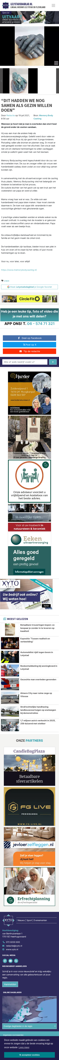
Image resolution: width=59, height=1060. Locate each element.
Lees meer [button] (24, 1047)
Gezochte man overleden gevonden (38, 679)
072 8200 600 (13, 942)
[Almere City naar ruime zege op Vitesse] (10, 698)
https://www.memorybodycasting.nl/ (19, 270)
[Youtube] (10, 961)
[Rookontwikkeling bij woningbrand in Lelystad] (10, 670)
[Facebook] (5, 961)
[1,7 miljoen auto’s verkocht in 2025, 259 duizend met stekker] (10, 725)
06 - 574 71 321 (41, 323)
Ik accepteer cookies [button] (29, 1055)
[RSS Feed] (16, 961)
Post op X (31, 344)
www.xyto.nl (12, 949)
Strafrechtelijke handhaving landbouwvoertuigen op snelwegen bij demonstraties (38, 710)
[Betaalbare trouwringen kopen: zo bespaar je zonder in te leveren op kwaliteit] (10, 629)
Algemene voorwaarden (13, 1035)
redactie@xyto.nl (14, 946)
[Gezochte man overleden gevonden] (10, 684)
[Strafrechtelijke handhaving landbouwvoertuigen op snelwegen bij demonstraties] (10, 711)
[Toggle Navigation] (53, 5)
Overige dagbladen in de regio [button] (18, 1026)
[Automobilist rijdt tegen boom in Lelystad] (10, 657)
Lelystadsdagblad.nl (21, 4)
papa (6, 280)
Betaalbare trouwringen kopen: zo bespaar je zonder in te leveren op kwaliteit (37, 628)
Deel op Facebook (32, 338)
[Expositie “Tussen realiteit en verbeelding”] (10, 643)
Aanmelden (10, 984)
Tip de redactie (31, 351)
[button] (1, 80)
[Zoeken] (53, 362)
